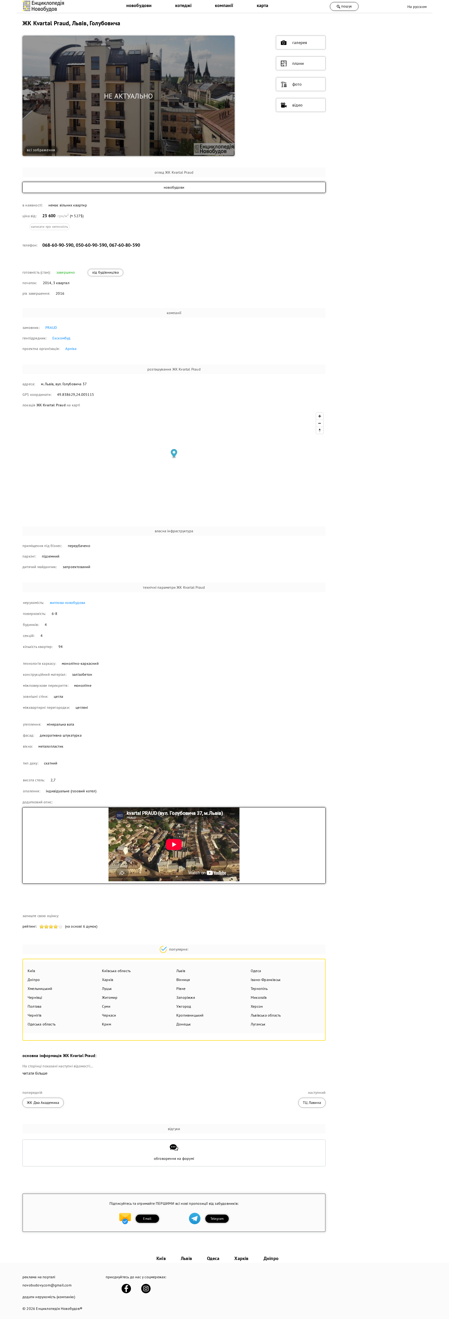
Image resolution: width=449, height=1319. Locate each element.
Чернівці (35, 997)
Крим (106, 1024)
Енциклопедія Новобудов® (59, 1308)
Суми (106, 1006)
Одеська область (41, 1024)
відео (297, 105)
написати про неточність (49, 226)
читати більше (35, 1073)
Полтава (34, 1006)
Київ (31, 970)
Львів (180, 970)
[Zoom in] (319, 416)
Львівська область (266, 1015)
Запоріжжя (185, 997)
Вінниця (183, 979)
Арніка (70, 348)
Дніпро (34, 979)
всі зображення (41, 149)
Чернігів (35, 1015)
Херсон (257, 1006)
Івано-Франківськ (266, 979)
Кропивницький (190, 1015)
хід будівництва (105, 272)
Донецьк (183, 1024)
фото (297, 84)
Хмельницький (40, 988)
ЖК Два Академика (43, 1102)
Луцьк (107, 988)
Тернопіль (259, 988)
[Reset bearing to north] (319, 430)
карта (262, 5)
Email (147, 1218)
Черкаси (109, 1015)
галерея (299, 42)
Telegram (217, 1218)
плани (298, 63)
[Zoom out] (319, 423)
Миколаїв (259, 997)
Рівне (180, 988)
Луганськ (258, 1024)
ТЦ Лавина (312, 1102)
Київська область (116, 970)
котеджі (183, 5)
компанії (224, 5)
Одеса (256, 970)
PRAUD (51, 327)
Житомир (109, 997)
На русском (417, 6)
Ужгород (183, 1006)
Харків (107, 979)
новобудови (139, 5)
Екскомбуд (61, 338)
